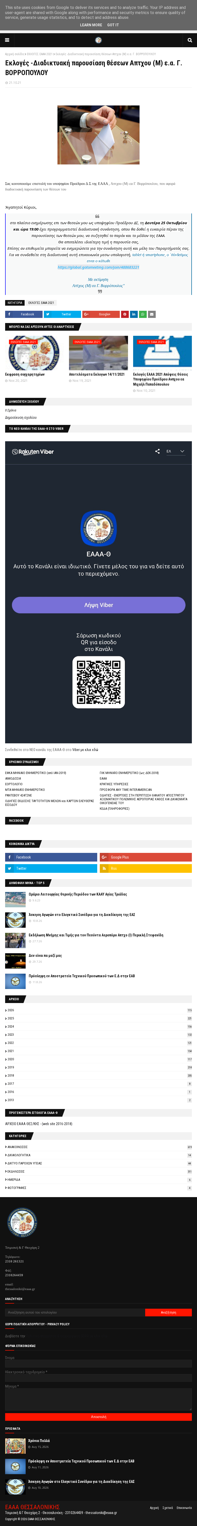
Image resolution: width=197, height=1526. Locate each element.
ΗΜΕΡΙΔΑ (98, 1180)
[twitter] (51, 868)
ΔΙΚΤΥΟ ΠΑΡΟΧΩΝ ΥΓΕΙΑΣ (99, 1163)
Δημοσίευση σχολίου (21, 417)
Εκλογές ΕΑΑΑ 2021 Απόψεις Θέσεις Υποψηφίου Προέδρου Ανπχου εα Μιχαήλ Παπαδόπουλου (160, 379)
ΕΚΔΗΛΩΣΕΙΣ (99, 1171)
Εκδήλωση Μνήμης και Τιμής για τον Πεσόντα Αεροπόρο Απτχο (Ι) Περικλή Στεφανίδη (96, 935)
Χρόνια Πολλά (39, 1441)
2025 (100, 1018)
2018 (100, 1075)
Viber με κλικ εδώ (85, 750)
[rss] (146, 868)
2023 (100, 1034)
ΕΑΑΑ (103, 778)
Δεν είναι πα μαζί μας (45, 955)
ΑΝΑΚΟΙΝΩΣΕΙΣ (99, 1147)
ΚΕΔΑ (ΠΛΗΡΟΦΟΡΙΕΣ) (115, 808)
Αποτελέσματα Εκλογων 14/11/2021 (97, 374)
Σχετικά (168, 1508)
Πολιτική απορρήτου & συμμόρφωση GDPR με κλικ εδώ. (67, 1336)
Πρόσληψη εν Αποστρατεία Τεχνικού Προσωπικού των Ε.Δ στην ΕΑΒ (82, 976)
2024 (100, 1026)
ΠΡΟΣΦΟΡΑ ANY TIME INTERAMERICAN (126, 790)
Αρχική (154, 1508)
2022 (100, 1043)
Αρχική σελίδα (14, 54)
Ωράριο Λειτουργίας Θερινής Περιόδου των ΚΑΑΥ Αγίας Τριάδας (78, 894)
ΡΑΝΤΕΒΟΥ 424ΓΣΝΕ (18, 795)
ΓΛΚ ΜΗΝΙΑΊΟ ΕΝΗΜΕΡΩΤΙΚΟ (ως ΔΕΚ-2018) (129, 773)
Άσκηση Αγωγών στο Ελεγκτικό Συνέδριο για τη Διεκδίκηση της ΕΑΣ (82, 915)
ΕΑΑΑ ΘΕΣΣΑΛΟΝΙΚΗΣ (32, 1507)
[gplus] (146, 857)
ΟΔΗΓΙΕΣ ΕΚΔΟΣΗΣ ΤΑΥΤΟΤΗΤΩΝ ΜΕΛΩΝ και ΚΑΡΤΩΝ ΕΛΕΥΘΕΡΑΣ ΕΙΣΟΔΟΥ (49, 803)
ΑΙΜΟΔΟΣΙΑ (13, 778)
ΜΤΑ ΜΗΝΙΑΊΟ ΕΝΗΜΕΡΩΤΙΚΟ (25, 790)
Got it (113, 25)
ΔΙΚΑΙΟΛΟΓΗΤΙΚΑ (99, 1155)
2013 (99, 1100)
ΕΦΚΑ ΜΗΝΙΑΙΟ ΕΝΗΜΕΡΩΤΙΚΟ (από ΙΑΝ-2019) (35, 773)
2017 (99, 1084)
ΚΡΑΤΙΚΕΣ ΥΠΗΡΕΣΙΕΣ (114, 784)
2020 (100, 1059)
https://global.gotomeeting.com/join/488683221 (98, 267)
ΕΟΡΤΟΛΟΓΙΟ (14, 784)
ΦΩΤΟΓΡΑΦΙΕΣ (98, 1188)
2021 (100, 1051)
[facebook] (51, 857)
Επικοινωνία (184, 1508)
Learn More (91, 25)
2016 (99, 1092)
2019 (100, 1067)
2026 (100, 1010)
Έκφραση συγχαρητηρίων (25, 374)
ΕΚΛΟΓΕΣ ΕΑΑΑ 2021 (40, 54)
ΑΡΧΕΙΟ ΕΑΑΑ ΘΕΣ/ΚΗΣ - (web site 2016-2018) (38, 1124)
